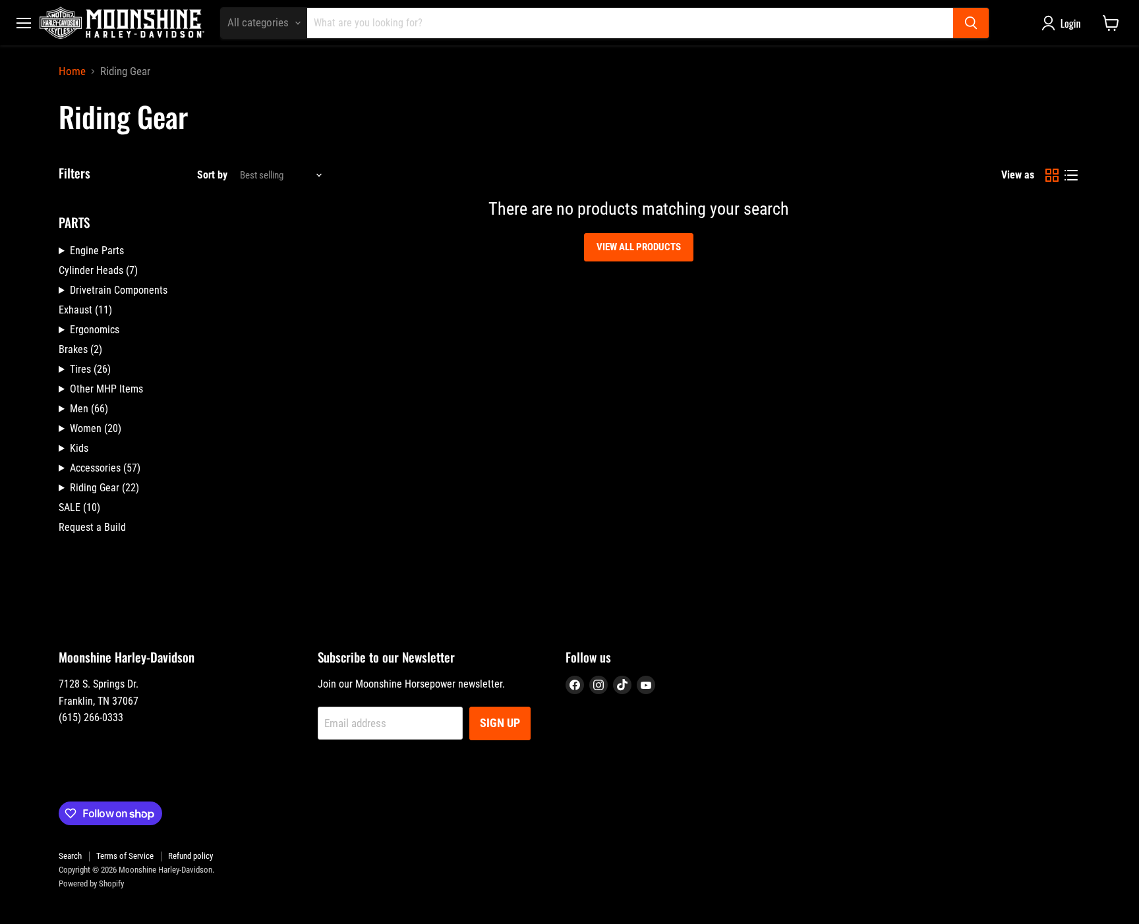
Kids (79, 448)
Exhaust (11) (85, 310)
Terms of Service (125, 856)
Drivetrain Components (118, 290)
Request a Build (92, 527)
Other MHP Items (106, 389)
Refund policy (190, 856)
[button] (1063, 23)
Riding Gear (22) (104, 487)
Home (72, 71)
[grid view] (1052, 175)
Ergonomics (94, 329)
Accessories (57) (105, 468)
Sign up (500, 723)
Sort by (212, 175)
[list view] (1071, 175)
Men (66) (89, 408)
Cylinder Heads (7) (98, 270)
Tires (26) (90, 369)
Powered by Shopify (91, 883)
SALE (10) (79, 507)
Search (70, 856)
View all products (639, 247)
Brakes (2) (80, 349)
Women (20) (95, 428)
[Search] (971, 23)
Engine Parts (97, 250)
